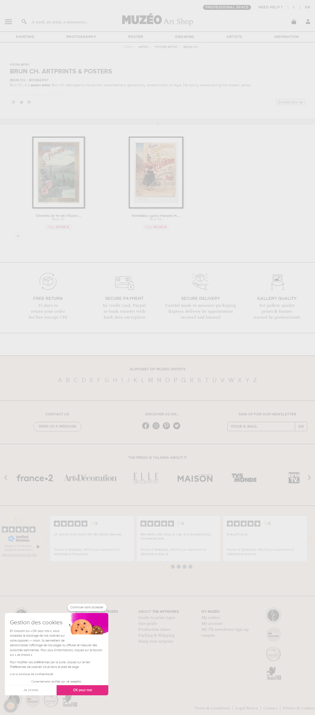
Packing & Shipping (156, 635)
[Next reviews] (311, 538)
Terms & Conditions (212, 708)
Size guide (147, 623)
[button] (10, 706)
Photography (81, 36)
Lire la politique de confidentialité (31, 674)
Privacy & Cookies (299, 708)
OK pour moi (82, 690)
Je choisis (30, 690)
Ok (301, 426)
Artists (234, 36)
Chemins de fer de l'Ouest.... (58, 217)
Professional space (227, 7)
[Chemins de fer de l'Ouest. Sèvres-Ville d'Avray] (58, 207)
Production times (154, 629)
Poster (135, 36)
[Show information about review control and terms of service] (38, 547)
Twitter (21, 102)
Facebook (13, 102)
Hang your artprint (155, 641)
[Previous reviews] (46, 538)
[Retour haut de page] (18, 236)
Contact (270, 708)
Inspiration (286, 36)
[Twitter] (178, 428)
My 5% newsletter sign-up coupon (225, 632)
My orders (210, 617)
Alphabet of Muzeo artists (158, 369)
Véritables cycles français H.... (156, 217)
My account (212, 623)
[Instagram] (157, 428)
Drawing (184, 36)
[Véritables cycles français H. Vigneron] (156, 207)
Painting (25, 36)
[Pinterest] (167, 428)
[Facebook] (147, 428)
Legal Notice (246, 708)
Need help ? (270, 7)
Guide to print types (156, 617)
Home (128, 47)
